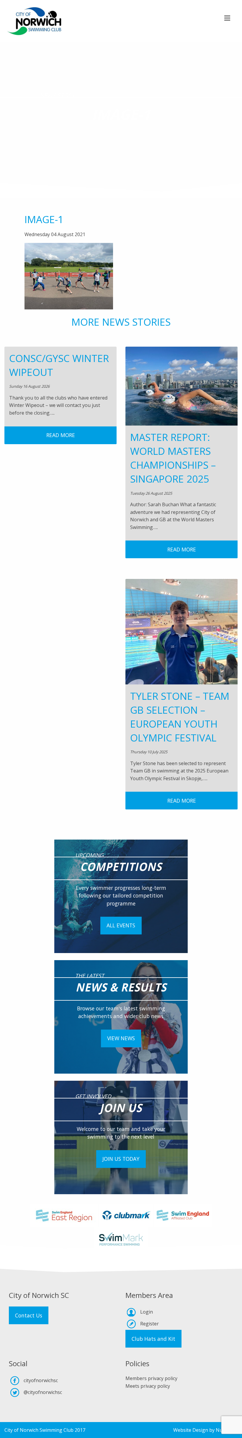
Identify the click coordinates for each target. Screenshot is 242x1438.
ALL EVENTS (121, 925)
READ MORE (60, 435)
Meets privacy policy (147, 1386)
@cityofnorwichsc (43, 1392)
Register (149, 1323)
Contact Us (28, 1315)
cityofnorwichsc (41, 1380)
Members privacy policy (151, 1378)
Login (146, 1312)
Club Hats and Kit (153, 1338)
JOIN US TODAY (120, 1158)
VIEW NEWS (121, 1038)
